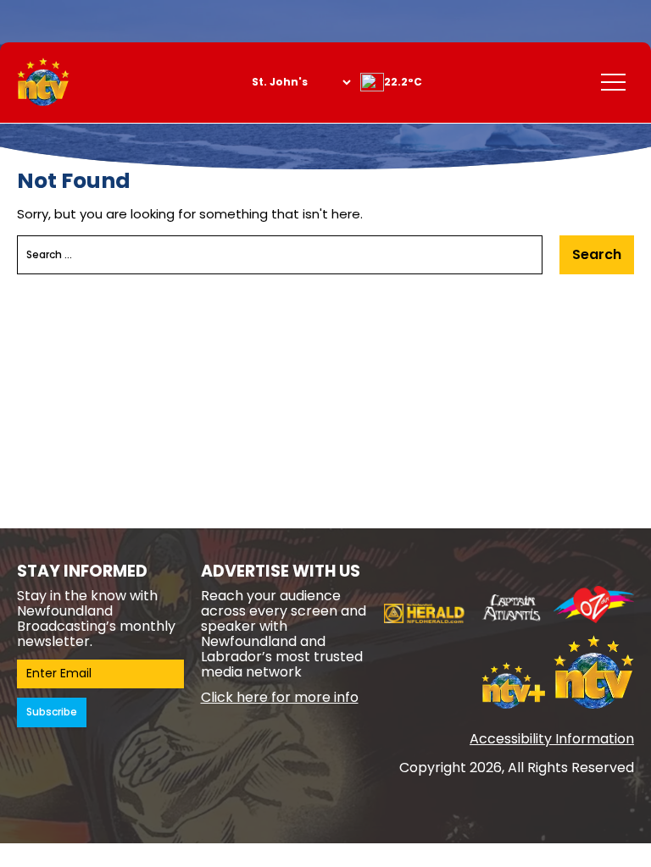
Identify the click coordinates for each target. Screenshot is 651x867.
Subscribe (51, 711)
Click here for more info (280, 697)
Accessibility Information (552, 738)
